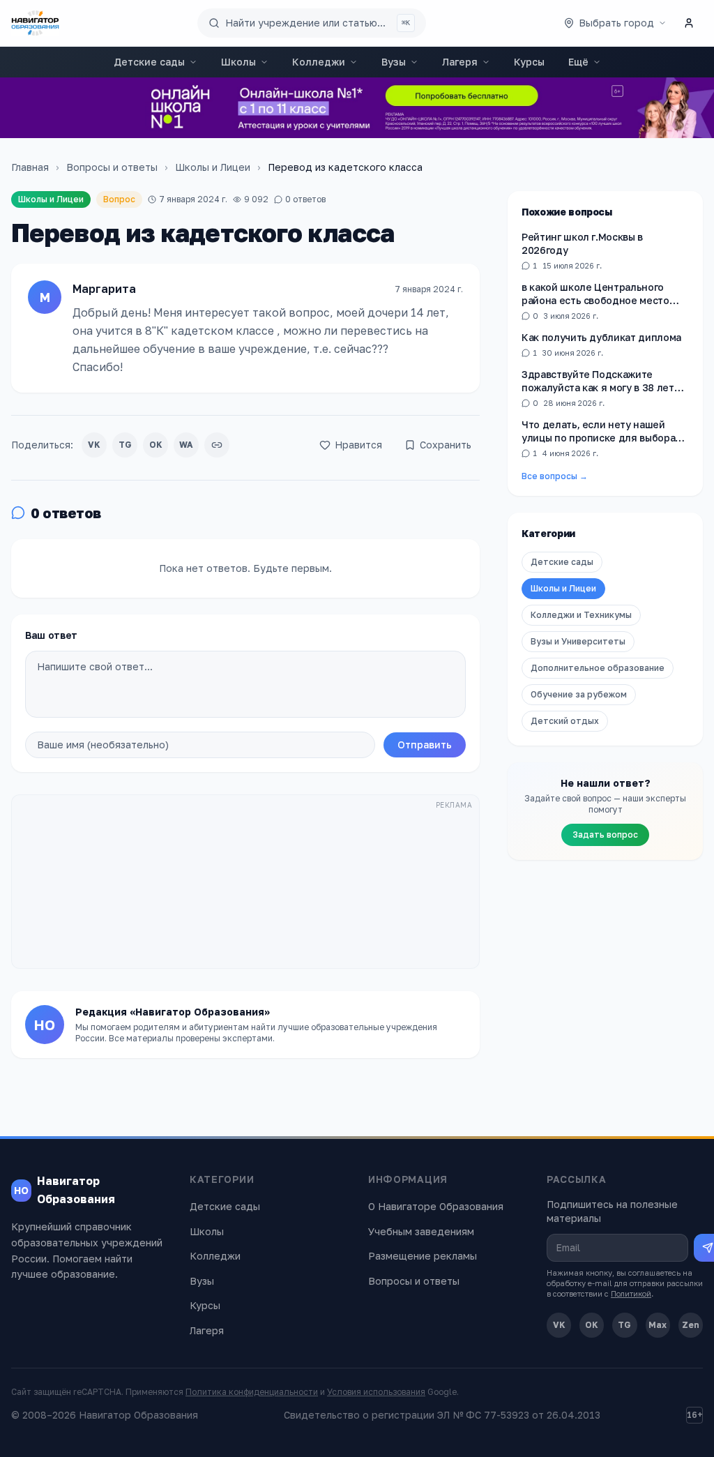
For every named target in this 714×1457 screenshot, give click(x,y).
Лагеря (460, 62)
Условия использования (376, 1392)
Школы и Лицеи (212, 167)
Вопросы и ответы (112, 167)
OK (155, 444)
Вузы (393, 62)
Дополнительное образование (597, 668)
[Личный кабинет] (689, 23)
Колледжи (318, 62)
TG (125, 444)
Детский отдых (565, 721)
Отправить (424, 744)
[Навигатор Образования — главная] (35, 23)
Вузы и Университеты (578, 641)
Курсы (529, 62)
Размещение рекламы (422, 1256)
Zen (690, 1325)
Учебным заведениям (421, 1231)
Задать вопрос (605, 834)
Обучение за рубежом (579, 694)
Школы (238, 62)
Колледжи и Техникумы (581, 615)
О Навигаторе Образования (435, 1206)
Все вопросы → (555, 476)
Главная (30, 167)
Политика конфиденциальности (251, 1392)
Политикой (631, 1293)
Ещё (578, 62)
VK (94, 444)
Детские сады (149, 62)
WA (186, 444)
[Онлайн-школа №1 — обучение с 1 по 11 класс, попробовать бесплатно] (357, 107)
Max (657, 1325)
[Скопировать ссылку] (216, 445)
